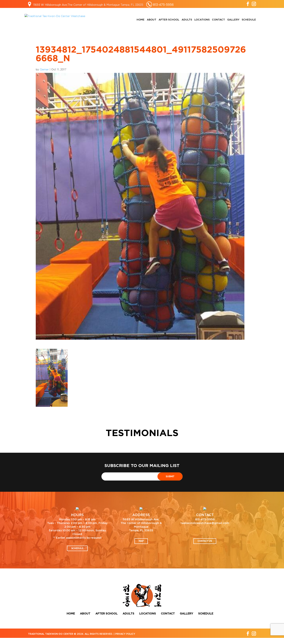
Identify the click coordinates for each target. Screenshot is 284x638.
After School (169, 20)
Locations (202, 20)
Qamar (44, 69)
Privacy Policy (125, 634)
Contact (218, 20)
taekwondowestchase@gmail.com (204, 523)
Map (141, 541)
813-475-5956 (163, 4)
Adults (187, 20)
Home (141, 20)
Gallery (233, 20)
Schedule (249, 20)
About (151, 20)
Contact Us (205, 541)
